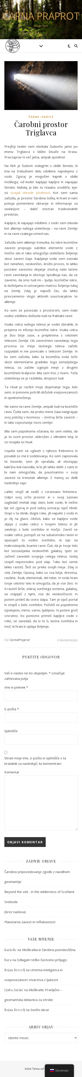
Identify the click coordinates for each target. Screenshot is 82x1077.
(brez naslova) (15, 912)
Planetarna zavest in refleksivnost (30, 922)
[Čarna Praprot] (13, 45)
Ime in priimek (16, 687)
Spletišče (11, 731)
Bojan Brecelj (14, 1010)
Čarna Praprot (41, 16)
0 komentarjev (67, 640)
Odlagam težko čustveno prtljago (42, 960)
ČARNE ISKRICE (41, 117)
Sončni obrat (39, 1010)
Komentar (11, 772)
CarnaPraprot (20, 640)
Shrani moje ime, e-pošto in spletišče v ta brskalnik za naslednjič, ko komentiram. (35, 761)
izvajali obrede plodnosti (29, 192)
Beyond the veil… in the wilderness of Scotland (39, 891)
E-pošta (11, 709)
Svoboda (10, 902)
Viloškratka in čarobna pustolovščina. (49, 950)
